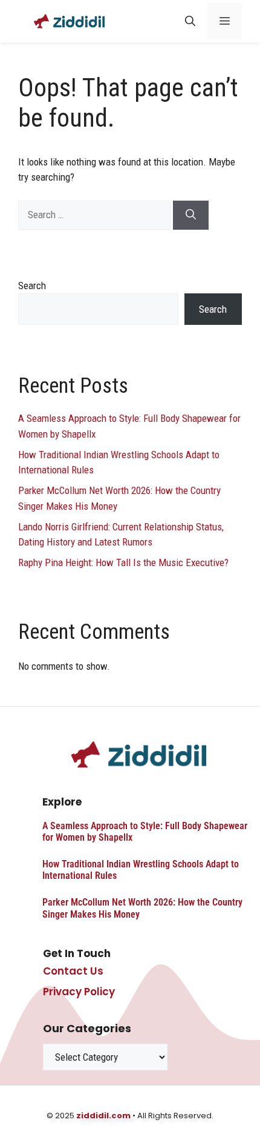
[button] (190, 21)
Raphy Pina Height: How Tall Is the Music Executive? (123, 562)
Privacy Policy (79, 991)
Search (32, 285)
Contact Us (73, 971)
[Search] (191, 215)
